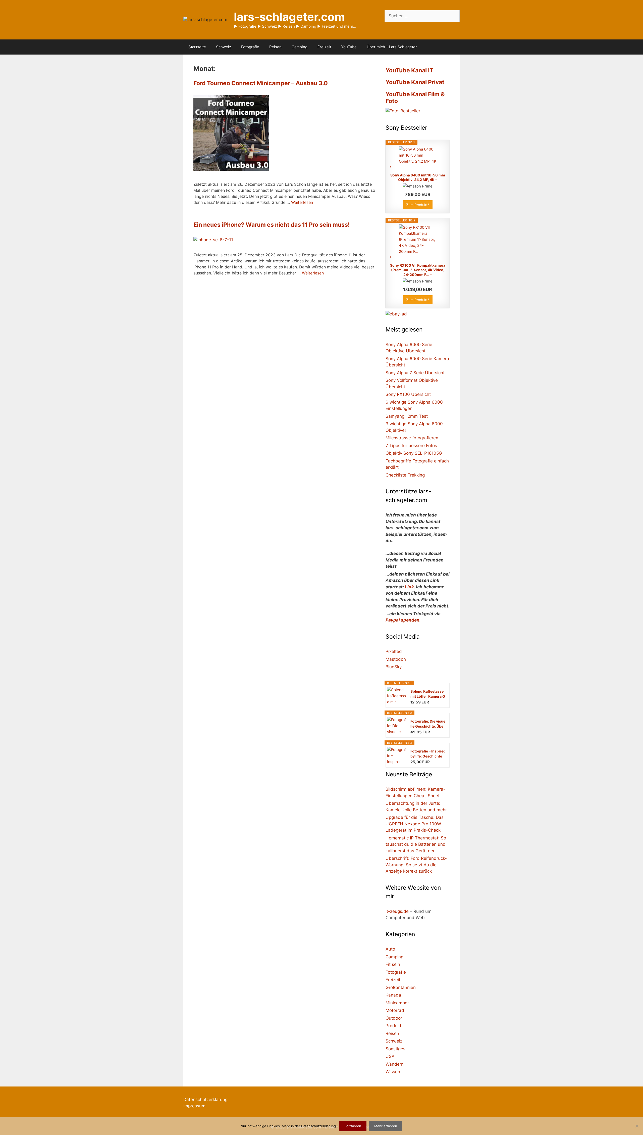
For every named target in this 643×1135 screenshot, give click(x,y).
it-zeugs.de (397, 911)
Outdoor (394, 1018)
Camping (299, 46)
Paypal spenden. (403, 620)
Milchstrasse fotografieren (412, 437)
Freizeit (324, 46)
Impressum (194, 1105)
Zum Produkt (416, 205)
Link (409, 586)
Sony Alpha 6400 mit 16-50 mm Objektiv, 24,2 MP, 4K (417, 177)
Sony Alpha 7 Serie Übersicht (415, 372)
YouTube (349, 46)
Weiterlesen (302, 202)
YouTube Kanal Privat (415, 82)
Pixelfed (394, 651)
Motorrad (395, 1010)
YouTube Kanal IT (409, 70)
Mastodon (396, 659)
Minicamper (397, 1002)
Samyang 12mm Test (407, 416)
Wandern (395, 1064)
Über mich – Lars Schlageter (392, 46)
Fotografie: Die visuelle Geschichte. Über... (427, 724)
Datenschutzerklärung (205, 1099)
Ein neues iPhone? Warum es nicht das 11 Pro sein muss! (271, 224)
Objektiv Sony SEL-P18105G (414, 453)
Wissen (393, 1071)
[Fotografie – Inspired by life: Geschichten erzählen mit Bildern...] (388, 756)
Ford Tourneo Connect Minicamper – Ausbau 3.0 (260, 83)
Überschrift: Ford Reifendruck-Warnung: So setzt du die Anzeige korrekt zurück (416, 865)
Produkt (393, 1025)
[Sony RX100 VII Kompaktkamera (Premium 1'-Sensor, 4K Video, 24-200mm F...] (418, 242)
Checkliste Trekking (405, 475)
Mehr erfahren (385, 1126)
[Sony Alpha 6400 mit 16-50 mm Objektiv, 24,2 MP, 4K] (418, 158)
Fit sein (393, 964)
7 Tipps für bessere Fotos (411, 445)
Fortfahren (353, 1126)
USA (390, 1056)
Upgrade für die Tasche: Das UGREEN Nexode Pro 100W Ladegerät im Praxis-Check (415, 824)
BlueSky (394, 666)
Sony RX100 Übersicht (408, 394)
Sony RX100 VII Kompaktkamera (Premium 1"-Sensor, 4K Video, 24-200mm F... (417, 269)
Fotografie (250, 46)
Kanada (393, 995)
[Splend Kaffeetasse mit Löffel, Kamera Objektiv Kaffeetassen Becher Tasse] (388, 696)
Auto (390, 949)
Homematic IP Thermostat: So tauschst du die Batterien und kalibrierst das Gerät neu (416, 844)
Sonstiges (395, 1048)
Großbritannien (401, 987)
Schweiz (223, 46)
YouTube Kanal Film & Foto (415, 98)
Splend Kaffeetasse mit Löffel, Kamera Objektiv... (427, 694)
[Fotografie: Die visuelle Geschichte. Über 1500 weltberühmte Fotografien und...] (388, 726)
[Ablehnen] (636, 1125)
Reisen (275, 46)
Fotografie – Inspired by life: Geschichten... (428, 754)
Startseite (197, 46)
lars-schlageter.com (289, 17)
